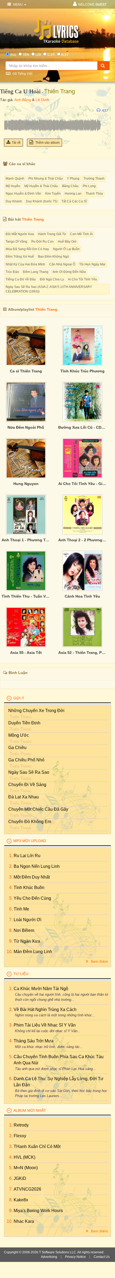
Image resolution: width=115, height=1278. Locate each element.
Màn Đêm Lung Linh (33, 951)
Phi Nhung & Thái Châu (45, 178)
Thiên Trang (59, 91)
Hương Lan (73, 193)
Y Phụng (73, 178)
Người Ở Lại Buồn (66, 249)
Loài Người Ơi (27, 919)
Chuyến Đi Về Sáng (27, 784)
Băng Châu (70, 186)
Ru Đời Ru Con (42, 241)
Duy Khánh (14, 201)
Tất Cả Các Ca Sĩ (74, 201)
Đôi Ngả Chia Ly (52, 279)
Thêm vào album (47, 143)
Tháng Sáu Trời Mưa (33, 1041)
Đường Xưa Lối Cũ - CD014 (82, 427)
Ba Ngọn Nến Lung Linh (37, 866)
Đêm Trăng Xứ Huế (20, 256)
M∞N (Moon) (26, 1167)
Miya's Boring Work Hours (38, 1210)
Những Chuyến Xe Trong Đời (36, 710)
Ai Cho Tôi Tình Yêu (82, 279)
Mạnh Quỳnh (15, 178)
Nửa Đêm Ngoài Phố (25, 427)
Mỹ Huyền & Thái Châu (41, 186)
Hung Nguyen (26, 483)
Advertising (49, 1257)
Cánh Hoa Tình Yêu (82, 596)
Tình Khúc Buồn (29, 887)
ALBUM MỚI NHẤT (29, 1110)
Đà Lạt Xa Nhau (23, 797)
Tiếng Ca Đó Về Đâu (21, 279)
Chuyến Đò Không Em (29, 821)
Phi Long (89, 186)
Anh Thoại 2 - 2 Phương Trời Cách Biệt (82, 540)
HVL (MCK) (24, 1157)
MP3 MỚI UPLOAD (29, 841)
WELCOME (92, 4)
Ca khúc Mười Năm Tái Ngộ (41, 988)
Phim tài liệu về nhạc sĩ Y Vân (45, 1025)
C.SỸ (51, 55)
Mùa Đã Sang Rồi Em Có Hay (27, 249)
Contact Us (102, 1257)
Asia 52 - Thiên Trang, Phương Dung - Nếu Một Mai (82, 652)
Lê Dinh (42, 100)
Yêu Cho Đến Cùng (32, 898)
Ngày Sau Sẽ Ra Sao (28, 772)
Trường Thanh (94, 178)
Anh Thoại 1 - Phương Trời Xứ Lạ (26, 540)
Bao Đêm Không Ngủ (53, 256)
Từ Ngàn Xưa (27, 941)
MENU (18, 4)
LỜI (38, 55)
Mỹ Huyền (13, 186)
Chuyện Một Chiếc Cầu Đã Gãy (38, 809)
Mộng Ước (18, 735)
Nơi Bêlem (24, 930)
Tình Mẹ (21, 909)
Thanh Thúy (94, 193)
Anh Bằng (22, 100)
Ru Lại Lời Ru (27, 855)
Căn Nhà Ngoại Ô (62, 264)
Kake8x (21, 1200)
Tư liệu (20, 974)
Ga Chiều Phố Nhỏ (26, 760)
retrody (21, 1125)
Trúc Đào (12, 272)
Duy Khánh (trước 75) (41, 201)
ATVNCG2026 (27, 1189)
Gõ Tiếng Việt (22, 74)
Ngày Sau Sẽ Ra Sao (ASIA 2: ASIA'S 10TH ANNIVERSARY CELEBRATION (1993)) (49, 289)
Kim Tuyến (53, 193)
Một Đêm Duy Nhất (32, 877)
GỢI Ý (18, 698)
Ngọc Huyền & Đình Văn (23, 193)
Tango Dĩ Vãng (16, 241)
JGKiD (20, 1178)
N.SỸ (65, 55)
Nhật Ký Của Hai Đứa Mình (25, 264)
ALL (13, 55)
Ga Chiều (17, 747)
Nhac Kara (24, 1221)
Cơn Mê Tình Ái (81, 234)
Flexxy (20, 1135)
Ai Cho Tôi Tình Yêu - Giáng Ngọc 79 (82, 483)
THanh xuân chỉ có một (37, 1146)
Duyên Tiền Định (24, 723)
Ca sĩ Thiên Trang (26, 371)
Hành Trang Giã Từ (52, 234)
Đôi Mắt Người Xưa (20, 234)
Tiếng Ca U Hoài (20, 91)
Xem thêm (99, 961)
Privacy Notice (75, 1257)
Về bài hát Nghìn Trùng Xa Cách (45, 1009)
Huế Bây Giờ (67, 241)
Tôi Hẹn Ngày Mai (92, 264)
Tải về (16, 143)
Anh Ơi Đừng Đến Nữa (69, 272)
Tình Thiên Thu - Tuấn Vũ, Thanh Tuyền (26, 596)
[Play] (9, 110)
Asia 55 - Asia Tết (26, 652)
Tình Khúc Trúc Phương (82, 371)
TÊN (26, 55)
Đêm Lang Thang (35, 272)
